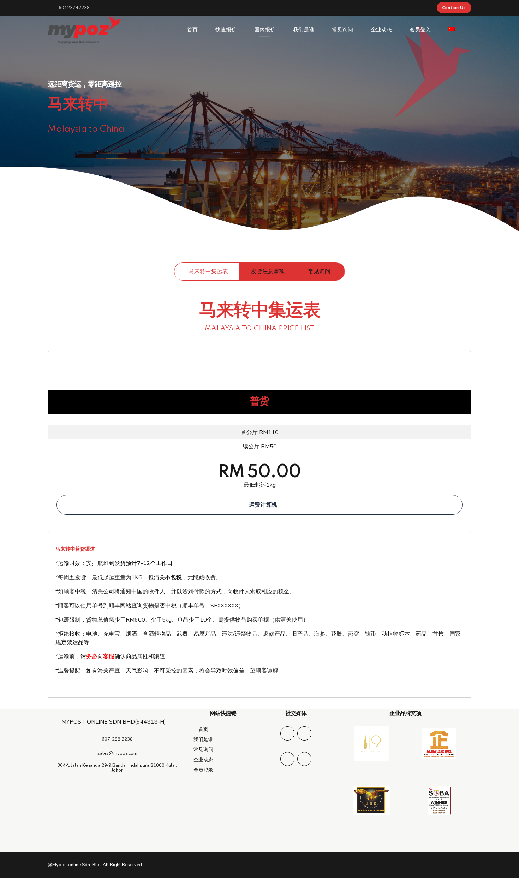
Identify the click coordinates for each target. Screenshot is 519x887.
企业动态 (381, 29)
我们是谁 (303, 29)
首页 (192, 29)
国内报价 (264, 29)
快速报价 (226, 29)
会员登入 (420, 29)
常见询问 (342, 29)
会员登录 (203, 769)
